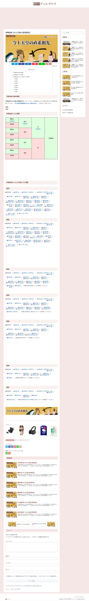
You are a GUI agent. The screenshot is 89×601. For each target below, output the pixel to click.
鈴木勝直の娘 (49, 206)
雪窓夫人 (44, 197)
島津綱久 (37, 200)
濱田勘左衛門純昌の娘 (31, 335)
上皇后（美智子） (11, 214)
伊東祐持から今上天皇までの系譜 (21, 76)
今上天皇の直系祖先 (10, 440)
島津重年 (26, 205)
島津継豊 (18, 205)
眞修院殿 (37, 202)
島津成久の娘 (35, 197)
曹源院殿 (29, 202)
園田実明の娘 (10, 202)
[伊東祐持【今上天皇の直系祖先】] (28, 64)
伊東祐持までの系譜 (18, 74)
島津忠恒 (21, 200)
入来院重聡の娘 (45, 375)
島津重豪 (40, 205)
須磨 (11, 206)
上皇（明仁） (12, 213)
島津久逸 (18, 196)
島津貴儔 (18, 285)
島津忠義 (28, 209)
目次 (30, 69)
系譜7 (16, 91)
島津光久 (29, 200)
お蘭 (50, 237)
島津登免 (18, 206)
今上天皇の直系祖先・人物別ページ (22, 440)
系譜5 (16, 87)
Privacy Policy (28, 585)
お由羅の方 (10, 210)
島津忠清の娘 (20, 202)
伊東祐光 (12, 121)
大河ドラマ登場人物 (67, 112)
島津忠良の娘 (11, 399)
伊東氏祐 (17, 192)
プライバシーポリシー (79, 596)
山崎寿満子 (28, 210)
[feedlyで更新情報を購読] (7, 453)
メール (8, 562)
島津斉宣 (50, 205)
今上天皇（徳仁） (24, 213)
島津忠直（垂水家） (13, 311)
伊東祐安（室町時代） (29, 192)
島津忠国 (10, 196)
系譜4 (16, 85)
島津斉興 (10, 209)
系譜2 (16, 81)
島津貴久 (44, 196)
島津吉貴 (10, 205)
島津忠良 (36, 196)
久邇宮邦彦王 (38, 210)
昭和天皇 (47, 210)
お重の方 (46, 202)
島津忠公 (10, 240)
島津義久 (10, 377)
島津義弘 (11, 200)
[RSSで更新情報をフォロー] (9, 453)
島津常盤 (26, 197)
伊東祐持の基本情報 (18, 72)
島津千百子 (19, 210)
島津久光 (19, 209)
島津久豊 (49, 193)
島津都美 (26, 206)
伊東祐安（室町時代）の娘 (45, 192)
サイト (7, 569)
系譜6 (16, 89)
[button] (83, 33)
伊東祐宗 (25, 123)
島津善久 (26, 196)
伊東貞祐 (38, 129)
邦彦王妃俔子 (38, 209)
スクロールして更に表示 (51, 435)
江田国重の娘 (46, 308)
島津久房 (10, 337)
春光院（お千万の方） (37, 206)
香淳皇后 (47, 209)
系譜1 (16, 78)
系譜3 (16, 83)
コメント (9, 541)
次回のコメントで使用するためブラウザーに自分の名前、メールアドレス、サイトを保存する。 (32, 576)
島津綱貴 (46, 200)
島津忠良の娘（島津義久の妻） (30, 399)
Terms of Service (36, 585)
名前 (7, 556)
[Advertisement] (44, 18)
